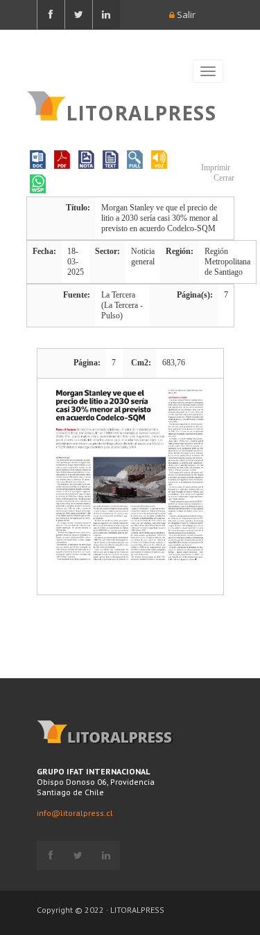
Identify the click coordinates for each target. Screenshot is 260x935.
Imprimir (214, 167)
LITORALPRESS (141, 111)
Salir (185, 14)
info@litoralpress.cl (75, 813)
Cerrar (222, 178)
